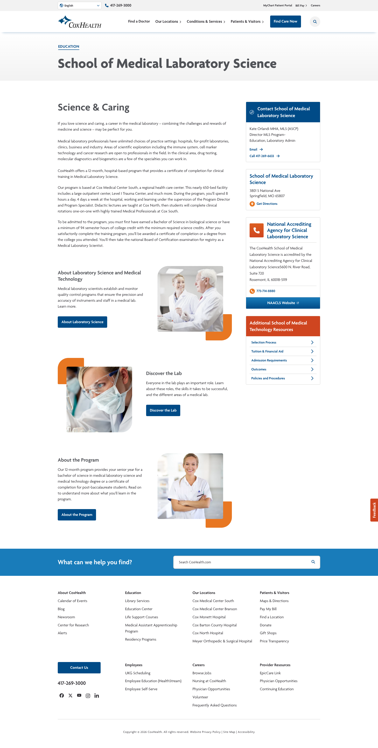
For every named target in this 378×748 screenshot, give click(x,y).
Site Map (229, 732)
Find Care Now (285, 21)
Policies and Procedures (268, 378)
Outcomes (258, 369)
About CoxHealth (72, 592)
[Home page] (80, 21)
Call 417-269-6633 (262, 156)
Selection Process (263, 342)
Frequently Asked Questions (214, 705)
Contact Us (79, 667)
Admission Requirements (269, 360)
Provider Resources (275, 665)
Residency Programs (140, 639)
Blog (61, 609)
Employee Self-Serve (141, 689)
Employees (133, 665)
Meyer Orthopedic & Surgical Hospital (222, 641)
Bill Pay (300, 5)
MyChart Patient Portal (277, 5)
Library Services (137, 601)
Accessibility (246, 732)
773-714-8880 (266, 291)
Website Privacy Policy (205, 732)
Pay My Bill (268, 609)
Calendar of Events (72, 601)
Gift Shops (268, 633)
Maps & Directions (274, 601)
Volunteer (200, 697)
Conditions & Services (204, 21)
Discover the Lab (163, 410)
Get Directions (267, 203)
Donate (265, 625)
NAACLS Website (281, 303)
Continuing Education (277, 689)
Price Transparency (274, 641)
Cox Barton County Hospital (214, 625)
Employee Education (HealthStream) (153, 681)
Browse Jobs (201, 673)
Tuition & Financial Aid (267, 351)
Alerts (62, 633)
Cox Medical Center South (213, 601)
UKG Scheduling (137, 673)
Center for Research (73, 625)
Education (68, 46)
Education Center (138, 609)
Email (253, 149)
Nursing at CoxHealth (209, 681)
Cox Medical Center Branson (214, 609)
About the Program (76, 514)
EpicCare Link (270, 673)
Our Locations (166, 21)
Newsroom (66, 617)
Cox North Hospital (207, 633)
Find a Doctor (139, 21)
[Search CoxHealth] (315, 21)
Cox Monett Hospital (209, 617)
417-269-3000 (120, 5)
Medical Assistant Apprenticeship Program (151, 628)
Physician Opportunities (211, 689)
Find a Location (272, 617)
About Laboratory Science (82, 322)
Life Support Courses (141, 617)
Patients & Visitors (246, 21)
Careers (315, 5)
